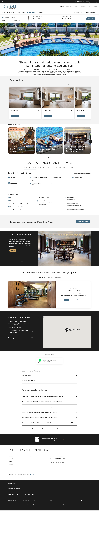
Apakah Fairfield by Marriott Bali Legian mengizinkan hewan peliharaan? (42, 401)
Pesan (66, 299)
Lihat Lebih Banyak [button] (61, 74)
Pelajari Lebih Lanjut (83, 221)
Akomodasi (69, 6)
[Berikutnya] (90, 141)
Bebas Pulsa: (58, 461)
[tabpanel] (49, 248)
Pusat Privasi (51, 504)
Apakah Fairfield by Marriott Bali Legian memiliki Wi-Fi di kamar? (40, 412)
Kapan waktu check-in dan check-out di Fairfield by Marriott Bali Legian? (42, 396)
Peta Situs (69, 504)
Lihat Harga (15, 116)
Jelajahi (13, 250)
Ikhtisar (62, 6)
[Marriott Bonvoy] (93, 2)
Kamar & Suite (12, 458)
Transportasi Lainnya (16, 338)
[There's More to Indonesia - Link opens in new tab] (21, 140)
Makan (76, 6)
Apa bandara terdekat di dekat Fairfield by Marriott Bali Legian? (40, 417)
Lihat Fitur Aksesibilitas (16, 209)
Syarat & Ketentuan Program (39, 504)
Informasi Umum (26, 375)
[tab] (30, 168)
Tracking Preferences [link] (13, 504)
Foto (30, 456)
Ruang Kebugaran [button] (36, 183)
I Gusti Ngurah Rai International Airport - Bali (19, 331)
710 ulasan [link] (40, 12)
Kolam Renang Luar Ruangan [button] (39, 177)
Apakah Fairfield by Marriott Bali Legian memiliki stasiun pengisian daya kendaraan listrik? (47, 422)
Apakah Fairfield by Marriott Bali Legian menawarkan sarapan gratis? (41, 428)
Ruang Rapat (14, 183)
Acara (90, 6)
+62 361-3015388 (90, 12)
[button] (83, 2)
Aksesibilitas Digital (60, 504)
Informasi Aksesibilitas (28, 380)
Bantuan (75, 504)
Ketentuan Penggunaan (25, 504)
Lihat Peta (79, 12)
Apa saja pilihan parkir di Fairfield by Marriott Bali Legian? (38, 407)
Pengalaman (83, 6)
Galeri (95, 6)
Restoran (13, 177)
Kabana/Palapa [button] (57, 177)
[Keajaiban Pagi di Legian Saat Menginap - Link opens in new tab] (77, 140)
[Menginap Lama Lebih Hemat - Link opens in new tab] (49, 140)
